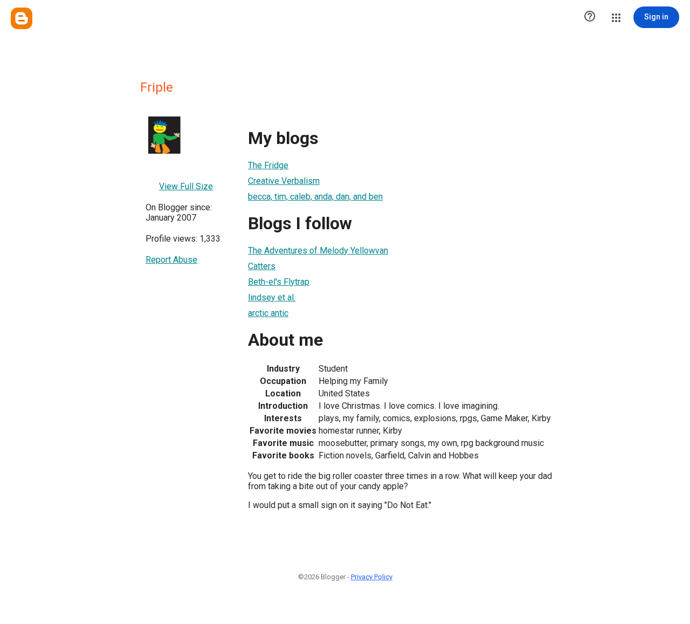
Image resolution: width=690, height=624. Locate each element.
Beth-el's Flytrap (278, 282)
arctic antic (268, 313)
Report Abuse (171, 260)
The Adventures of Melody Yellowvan (318, 250)
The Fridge (268, 165)
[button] (590, 17)
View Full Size (186, 186)
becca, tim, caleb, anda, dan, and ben (315, 196)
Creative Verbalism (284, 181)
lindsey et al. (271, 297)
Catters (261, 266)
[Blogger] (21, 18)
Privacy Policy (371, 577)
